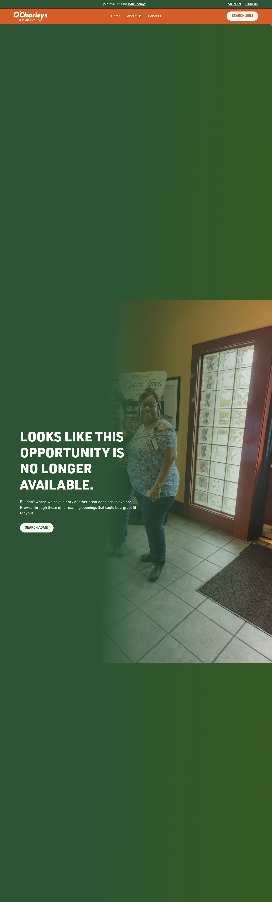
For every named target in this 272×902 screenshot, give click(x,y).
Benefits (154, 16)
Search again (36, 527)
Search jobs (242, 16)
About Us (134, 16)
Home (115, 16)
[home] (39, 16)
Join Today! (137, 4)
